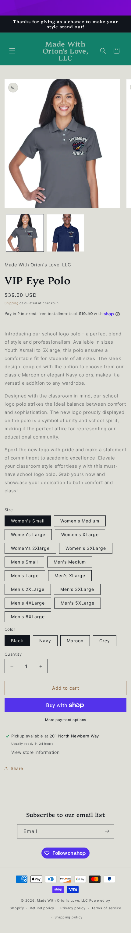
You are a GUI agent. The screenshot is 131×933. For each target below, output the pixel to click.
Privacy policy (73, 908)
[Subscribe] (107, 831)
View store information (35, 752)
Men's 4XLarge (28, 602)
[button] (12, 50)
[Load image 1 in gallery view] (25, 233)
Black (17, 640)
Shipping (12, 303)
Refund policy (42, 908)
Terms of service (106, 908)
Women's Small (27, 520)
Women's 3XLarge (86, 548)
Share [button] (17, 768)
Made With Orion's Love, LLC (62, 900)
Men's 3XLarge (77, 589)
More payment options (65, 719)
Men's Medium (70, 561)
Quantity (13, 654)
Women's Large (28, 534)
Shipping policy (69, 917)
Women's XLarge (80, 534)
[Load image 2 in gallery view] (65, 233)
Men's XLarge (70, 575)
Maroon (75, 640)
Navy (45, 640)
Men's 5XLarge (77, 602)
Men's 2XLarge (27, 589)
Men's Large (25, 575)
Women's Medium (79, 520)
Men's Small (24, 561)
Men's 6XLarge (28, 616)
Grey (104, 640)
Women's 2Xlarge (30, 548)
